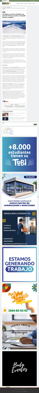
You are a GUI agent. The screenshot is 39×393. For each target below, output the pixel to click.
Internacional (29, 3)
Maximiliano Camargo (12, 115)
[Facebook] (3, 101)
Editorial (34, 3)
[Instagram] (6, 101)
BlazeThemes (25, 391)
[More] (7, 101)
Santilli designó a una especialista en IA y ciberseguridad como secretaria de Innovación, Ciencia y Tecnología (17, 118)
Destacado (18, 3)
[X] (4, 101)
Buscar (35, 124)
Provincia (22, 3)
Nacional (25, 3)
